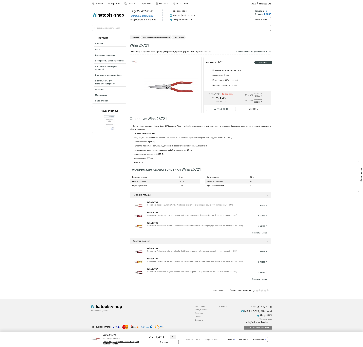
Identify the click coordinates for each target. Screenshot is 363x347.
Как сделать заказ (210, 340)
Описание (189, 340)
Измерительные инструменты (109, 61)
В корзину (253, 109)
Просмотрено (258, 339)
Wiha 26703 (152, 202)
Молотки (99, 89)
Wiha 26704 (152, 212)
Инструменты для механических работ (105, 82)
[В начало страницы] (269, 339)
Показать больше (259, 233)
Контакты (163, 3)
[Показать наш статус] (109, 122)
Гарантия (115, 3)
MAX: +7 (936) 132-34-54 (184, 15)
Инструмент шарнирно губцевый (106, 68)
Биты (97, 49)
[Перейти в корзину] (252, 13)
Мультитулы (101, 95)
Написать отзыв (218, 290)
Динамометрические (105, 55)
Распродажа (200, 306)
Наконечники (101, 101)
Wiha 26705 (152, 223)
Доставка (146, 3)
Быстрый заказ (221, 109)
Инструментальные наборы (108, 75)
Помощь (99, 3)
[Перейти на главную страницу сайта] (108, 15)
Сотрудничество (201, 310)
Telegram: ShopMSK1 (182, 19)
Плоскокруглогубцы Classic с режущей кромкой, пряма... (121, 343)
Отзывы (198, 340)
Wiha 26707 (152, 269)
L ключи (99, 44)
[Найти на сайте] (268, 28)
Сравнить (230, 339)
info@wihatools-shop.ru (258, 322)
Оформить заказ (260, 19)
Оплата (131, 3)
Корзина (242, 339)
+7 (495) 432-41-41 (141, 11)
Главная (135, 37)
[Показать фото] (134, 61)
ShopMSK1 (265, 315)
